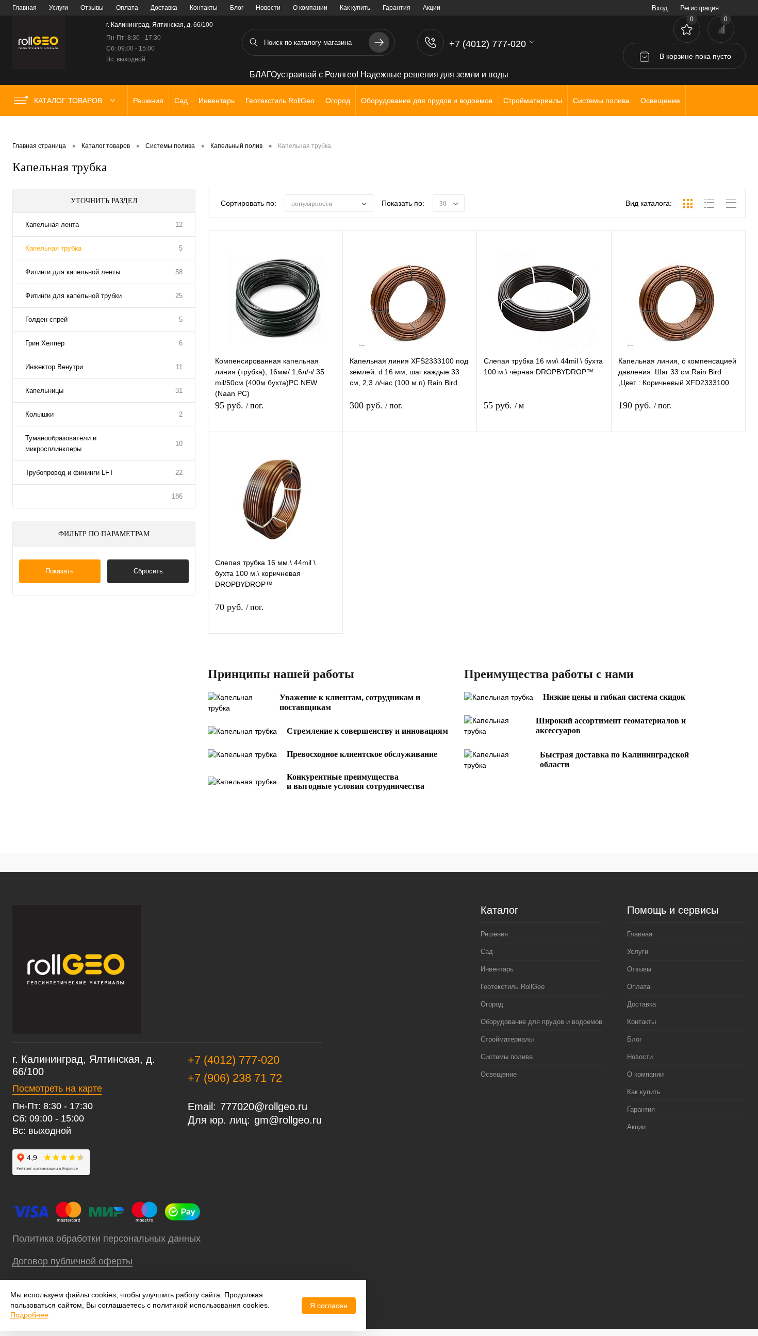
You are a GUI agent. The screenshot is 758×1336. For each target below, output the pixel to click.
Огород (492, 1004)
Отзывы (92, 7)
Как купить (355, 7)
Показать (59, 571)
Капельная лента (52, 224)
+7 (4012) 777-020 (233, 1059)
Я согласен (329, 1305)
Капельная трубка (53, 248)
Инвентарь (497, 969)
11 (179, 367)
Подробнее (29, 1315)
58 (179, 272)
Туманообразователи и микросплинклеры (60, 443)
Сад (487, 951)
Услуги (58, 7)
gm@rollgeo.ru (288, 1120)
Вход (660, 8)
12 (179, 224)
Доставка (164, 7)
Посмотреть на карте (57, 1088)
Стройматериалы (507, 1039)
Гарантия (396, 7)
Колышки (39, 414)
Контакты (204, 7)
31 (179, 390)
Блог (236, 7)
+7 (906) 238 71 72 (235, 1077)
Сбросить (148, 571)
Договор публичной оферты (72, 1261)
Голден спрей (46, 319)
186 (177, 496)
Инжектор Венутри (54, 367)
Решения (494, 934)
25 (179, 296)
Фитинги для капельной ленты (72, 272)
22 (179, 472)
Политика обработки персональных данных (106, 1238)
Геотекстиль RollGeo (513, 987)
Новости (268, 7)
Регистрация (699, 8)
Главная (24, 7)
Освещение (499, 1074)
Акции (431, 7)
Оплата (127, 7)
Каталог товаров (69, 100)
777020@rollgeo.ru (263, 1106)
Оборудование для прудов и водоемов (541, 1022)
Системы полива (507, 1057)
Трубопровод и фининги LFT (69, 472)
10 (179, 444)
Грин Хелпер (44, 343)
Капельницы (44, 390)
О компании (310, 7)
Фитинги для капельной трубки (73, 296)
